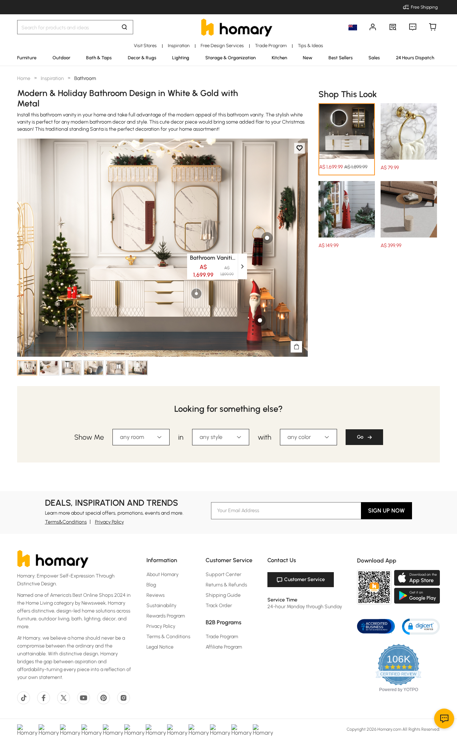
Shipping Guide (223, 595)
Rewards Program (165, 616)
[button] (421, 626)
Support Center (223, 574)
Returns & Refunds (226, 585)
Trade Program (222, 637)
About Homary (162, 574)
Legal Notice (160, 647)
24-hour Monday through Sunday (304, 607)
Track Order (219, 605)
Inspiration (52, 78)
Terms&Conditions (66, 522)
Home (24, 78)
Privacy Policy (109, 522)
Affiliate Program (224, 647)
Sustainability (161, 605)
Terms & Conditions (168, 637)
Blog (151, 585)
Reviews (155, 595)
